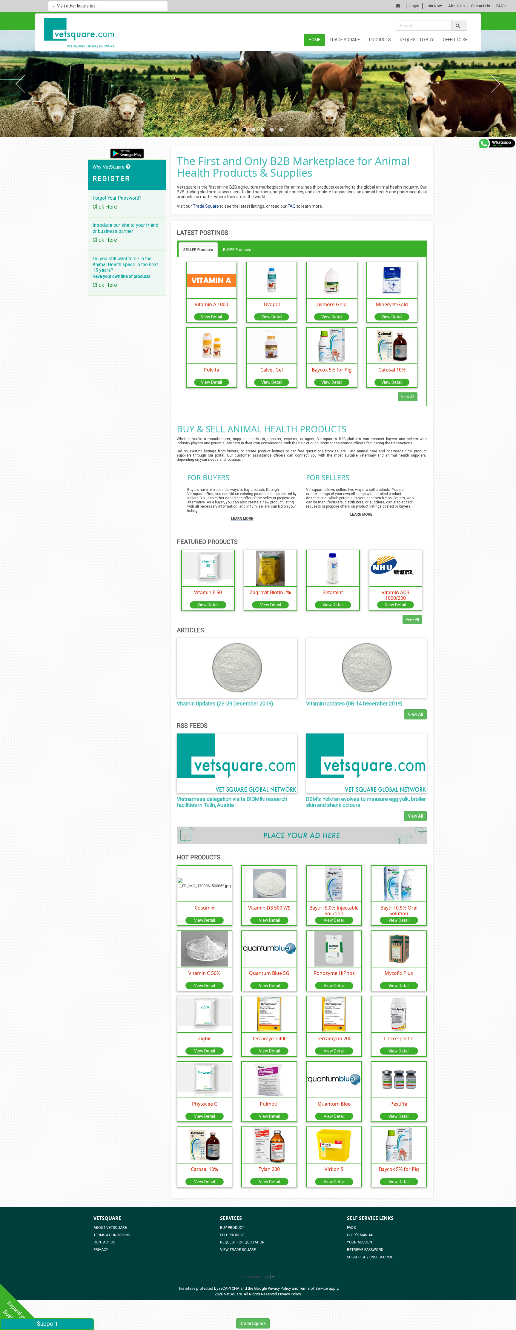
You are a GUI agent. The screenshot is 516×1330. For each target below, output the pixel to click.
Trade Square (253, 1323)
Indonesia (197, 10)
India (192, 24)
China (249, 17)
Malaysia (253, 10)
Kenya (193, 51)
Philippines (312, 17)
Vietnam (252, 24)
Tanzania (253, 51)
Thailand (195, 17)
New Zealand (257, 77)
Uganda (308, 51)
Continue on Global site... (261, 122)
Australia (196, 77)
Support (47, 1323)
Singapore (310, 10)
